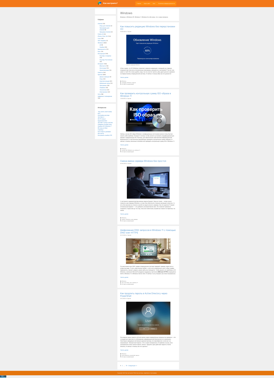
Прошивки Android (105, 32)
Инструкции (101, 53)
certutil (123, 150)
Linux (99, 38)
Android (100, 23)
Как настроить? (110, 3)
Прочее (100, 74)
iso (133, 150)
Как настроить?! (130, 373)
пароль (137, 355)
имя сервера (134, 219)
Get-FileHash (129, 150)
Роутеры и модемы (105, 56)
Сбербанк (102, 87)
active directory (125, 355)
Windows (124, 81)
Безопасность (102, 49)
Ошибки (102, 47)
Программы (103, 85)
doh (131, 282)
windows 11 (137, 150)
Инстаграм (103, 68)
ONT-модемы (102, 40)
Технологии (103, 90)
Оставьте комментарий (128, 84)
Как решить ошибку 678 (105, 135)
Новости (100, 72)
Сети (99, 94)
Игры (101, 79)
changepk (124, 82)
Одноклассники (104, 70)
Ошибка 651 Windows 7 (105, 126)
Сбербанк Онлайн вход (105, 124)
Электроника (103, 92)
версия (134, 82)
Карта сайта (147, 3)
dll (100, 45)
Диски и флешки (104, 77)
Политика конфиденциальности (166, 3)
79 (127, 365)
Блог (154, 3)
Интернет (100, 64)
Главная (139, 3)
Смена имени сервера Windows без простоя (143, 161)
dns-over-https (125, 282)
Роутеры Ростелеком (106, 60)
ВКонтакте (103, 66)
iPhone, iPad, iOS (103, 36)
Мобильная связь (105, 83)
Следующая (132, 365)
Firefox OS (101, 34)
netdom (124, 219)
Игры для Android (105, 26)
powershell (132, 355)
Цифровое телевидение (105, 96)
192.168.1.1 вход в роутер (105, 122)
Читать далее (124, 77)
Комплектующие (105, 81)
